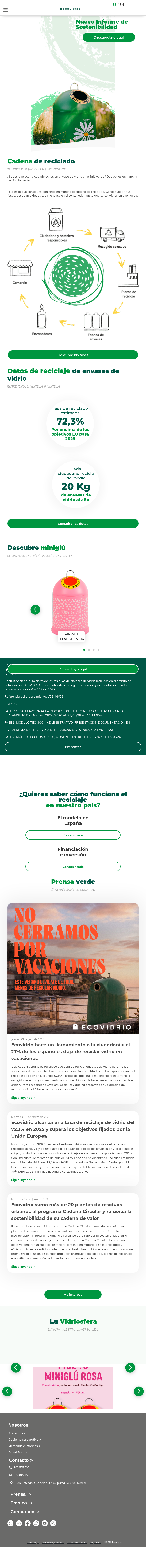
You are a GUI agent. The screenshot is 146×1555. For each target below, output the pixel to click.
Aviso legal (33, 1542)
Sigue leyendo (21, 1098)
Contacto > (21, 1460)
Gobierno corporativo (23, 1439)
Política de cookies (77, 1542)
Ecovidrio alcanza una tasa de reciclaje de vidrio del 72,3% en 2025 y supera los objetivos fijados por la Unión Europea (72, 1129)
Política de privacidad (53, 1542)
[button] (84, 650)
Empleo (18, 1502)
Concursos (22, 1511)
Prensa (17, 1494)
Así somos (15, 1433)
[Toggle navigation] (5, 9)
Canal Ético (16, 1452)
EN (122, 4)
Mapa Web (95, 1542)
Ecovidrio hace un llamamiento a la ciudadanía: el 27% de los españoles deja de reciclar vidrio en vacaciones (70, 1051)
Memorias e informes (23, 1446)
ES (114, 4)
